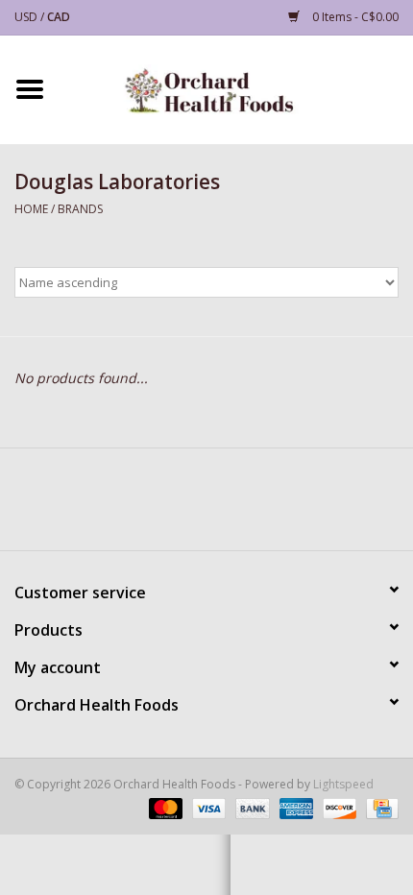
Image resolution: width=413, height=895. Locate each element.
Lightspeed (343, 784)
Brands (80, 209)
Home (31, 209)
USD (27, 17)
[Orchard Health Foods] (236, 88)
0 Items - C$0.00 (354, 17)
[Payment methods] (163, 808)
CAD (58, 17)
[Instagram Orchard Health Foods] (241, 506)
